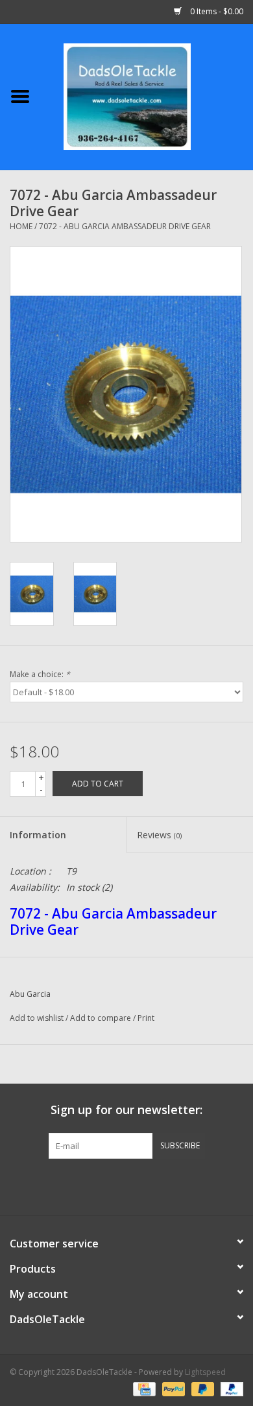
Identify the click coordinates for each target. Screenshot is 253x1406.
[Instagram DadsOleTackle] (196, 1185)
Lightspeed (205, 1372)
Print (146, 1017)
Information (38, 835)
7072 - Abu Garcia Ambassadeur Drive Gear (125, 226)
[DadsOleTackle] (146, 95)
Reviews (159, 835)
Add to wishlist (37, 1017)
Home (21, 226)
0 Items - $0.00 (215, 11)
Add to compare (101, 1017)
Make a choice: (40, 674)
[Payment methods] (142, 1388)
